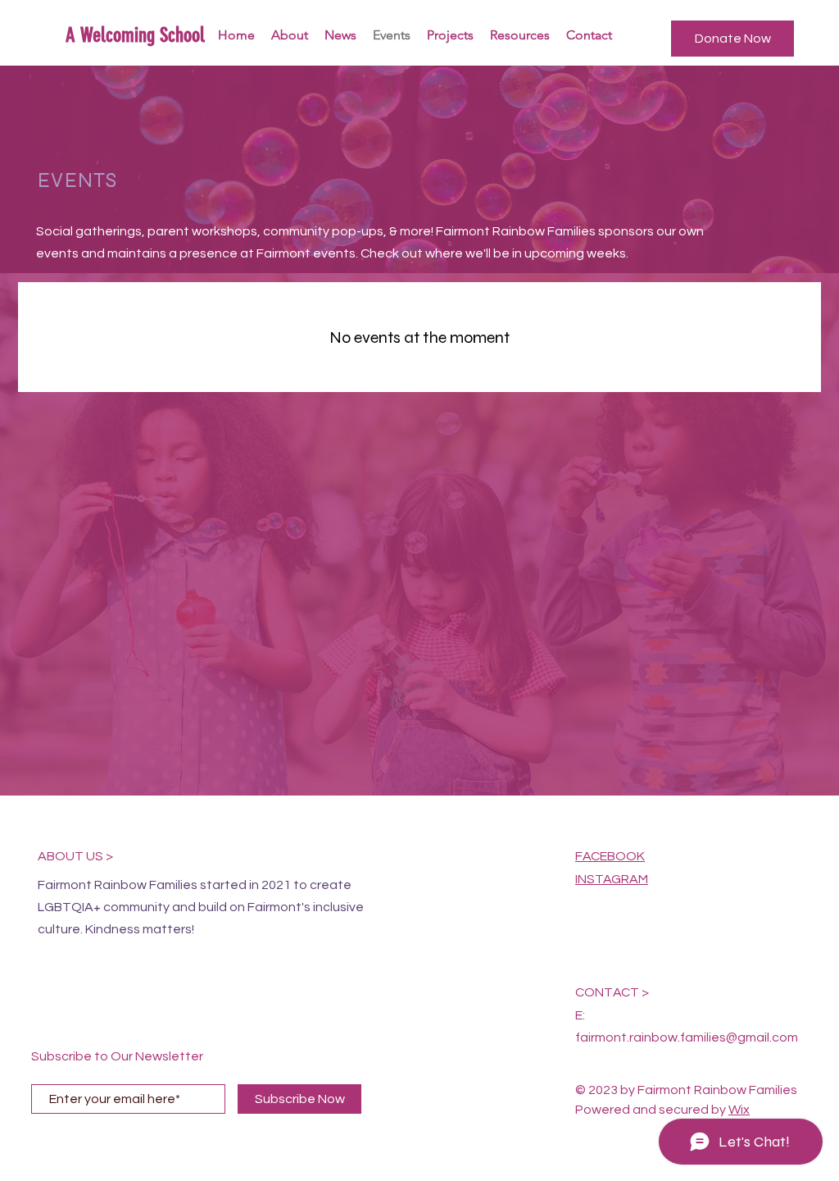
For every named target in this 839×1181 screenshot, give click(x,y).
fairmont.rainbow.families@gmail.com (686, 1037)
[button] (732, 39)
